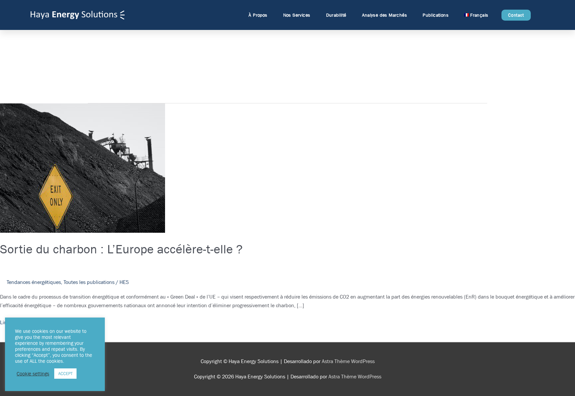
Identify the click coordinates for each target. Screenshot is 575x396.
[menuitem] (477, 15)
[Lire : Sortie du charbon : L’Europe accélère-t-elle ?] (82, 167)
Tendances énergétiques (34, 282)
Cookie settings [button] (33, 374)
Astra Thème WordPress (348, 361)
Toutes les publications (89, 282)
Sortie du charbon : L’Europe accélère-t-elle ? (121, 248)
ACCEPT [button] (65, 373)
